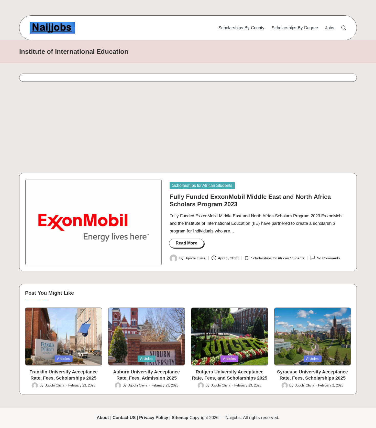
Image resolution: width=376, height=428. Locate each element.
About (103, 417)
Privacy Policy (153, 417)
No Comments (328, 258)
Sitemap (180, 417)
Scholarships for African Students (202, 185)
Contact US (124, 417)
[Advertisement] (169, 129)
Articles (63, 359)
